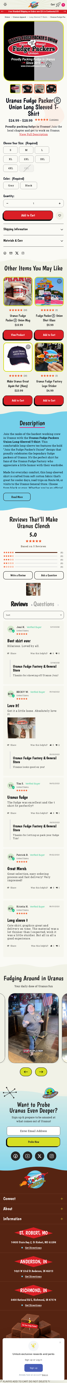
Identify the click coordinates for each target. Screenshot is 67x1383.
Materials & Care (13, 240)
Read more (17, 497)
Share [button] (13, 653)
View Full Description (33, 134)
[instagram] (23, 253)
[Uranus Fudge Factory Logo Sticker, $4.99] (49, 357)
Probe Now (33, 1142)
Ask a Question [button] (49, 575)
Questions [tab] (44, 603)
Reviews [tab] (19, 603)
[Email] (11, 253)
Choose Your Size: (20, 143)
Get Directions (33, 1247)
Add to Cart (49, 334)
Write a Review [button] (18, 575)
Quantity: (8, 196)
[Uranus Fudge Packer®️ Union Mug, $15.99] (18, 291)
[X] (17, 253)
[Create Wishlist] (60, 216)
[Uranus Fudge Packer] (32, 587)
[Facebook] (5, 253)
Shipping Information (15, 229)
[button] (52, 653)
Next (64, 11)
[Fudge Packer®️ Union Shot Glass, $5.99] (49, 291)
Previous (2, 11)
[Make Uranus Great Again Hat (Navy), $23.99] (18, 357)
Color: (13, 179)
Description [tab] (32, 423)
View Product (18, 334)
